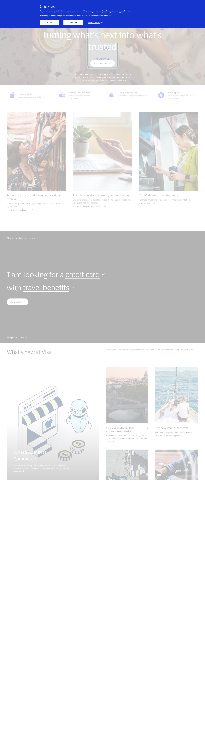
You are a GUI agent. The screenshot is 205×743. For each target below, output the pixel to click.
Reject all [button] (73, 22)
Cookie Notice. (102, 15)
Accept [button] (49, 22)
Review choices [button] (94, 22)
